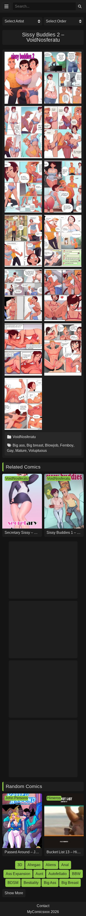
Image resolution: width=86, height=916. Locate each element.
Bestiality (31, 883)
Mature (21, 451)
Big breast (35, 445)
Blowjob (51, 445)
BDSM (13, 883)
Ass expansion (18, 874)
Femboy (66, 445)
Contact (43, 906)
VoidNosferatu (24, 437)
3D (19, 865)
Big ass (19, 445)
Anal (65, 865)
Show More (14, 893)
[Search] (80, 6)
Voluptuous (37, 451)
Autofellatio (57, 874)
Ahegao (34, 865)
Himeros (54, 798)
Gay (10, 451)
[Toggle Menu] (6, 6)
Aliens (51, 865)
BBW (76, 874)
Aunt (39, 874)
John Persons (16, 798)
